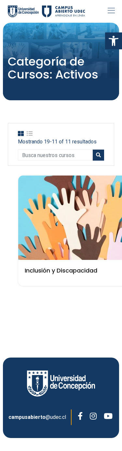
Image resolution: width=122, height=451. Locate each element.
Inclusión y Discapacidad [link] (61, 270)
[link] (113, 40)
